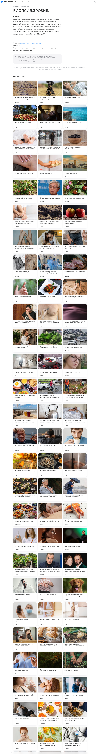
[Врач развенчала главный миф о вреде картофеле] (75, 713)
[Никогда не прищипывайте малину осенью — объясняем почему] (25, 191)
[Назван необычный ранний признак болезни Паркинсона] (25, 291)
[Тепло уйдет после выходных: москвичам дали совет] (75, 489)
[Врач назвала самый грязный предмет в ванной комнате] (75, 465)
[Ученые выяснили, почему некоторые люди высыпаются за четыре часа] (25, 589)
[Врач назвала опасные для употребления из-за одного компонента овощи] (50, 340)
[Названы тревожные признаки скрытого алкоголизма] (25, 639)
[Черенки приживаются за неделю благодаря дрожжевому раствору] (25, 564)
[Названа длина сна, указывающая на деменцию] (50, 117)
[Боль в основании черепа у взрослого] (50, 440)
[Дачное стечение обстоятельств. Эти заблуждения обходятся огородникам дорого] (75, 390)
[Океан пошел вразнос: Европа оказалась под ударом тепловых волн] (75, 117)
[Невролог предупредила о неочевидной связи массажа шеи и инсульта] (50, 514)
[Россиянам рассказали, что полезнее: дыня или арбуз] (50, 738)
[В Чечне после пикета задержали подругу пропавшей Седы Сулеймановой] (75, 365)
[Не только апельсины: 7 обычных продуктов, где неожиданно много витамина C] (50, 713)
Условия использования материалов (49, 752)
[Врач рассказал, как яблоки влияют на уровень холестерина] (25, 117)
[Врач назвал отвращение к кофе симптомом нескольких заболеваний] (75, 440)
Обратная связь (63, 752)
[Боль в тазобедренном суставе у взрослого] (75, 241)
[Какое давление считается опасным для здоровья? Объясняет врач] (75, 738)
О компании (7, 752)
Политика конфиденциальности (90, 752)
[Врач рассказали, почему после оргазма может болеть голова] (75, 291)
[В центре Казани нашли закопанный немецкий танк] (25, 266)
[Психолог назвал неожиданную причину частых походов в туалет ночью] (50, 614)
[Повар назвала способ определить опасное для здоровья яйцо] (50, 166)
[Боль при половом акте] (25, 713)
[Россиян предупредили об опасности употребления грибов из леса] (50, 465)
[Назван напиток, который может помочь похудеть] (25, 340)
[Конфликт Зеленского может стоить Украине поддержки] (75, 539)
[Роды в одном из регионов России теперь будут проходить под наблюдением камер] (50, 266)
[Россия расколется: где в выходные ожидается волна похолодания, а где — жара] (50, 92)
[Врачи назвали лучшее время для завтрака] (25, 390)
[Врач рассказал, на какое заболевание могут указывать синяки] (25, 241)
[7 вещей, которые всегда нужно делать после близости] (50, 241)
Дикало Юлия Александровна (30, 43)
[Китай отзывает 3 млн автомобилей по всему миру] (75, 340)
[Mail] (2, 2)
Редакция (38, 752)
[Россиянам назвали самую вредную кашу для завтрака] (50, 365)
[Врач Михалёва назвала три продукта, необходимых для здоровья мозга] (75, 514)
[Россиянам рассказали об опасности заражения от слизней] (25, 465)
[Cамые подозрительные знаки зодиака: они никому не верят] (25, 365)
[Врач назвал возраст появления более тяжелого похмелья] (25, 440)
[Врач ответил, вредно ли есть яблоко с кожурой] (75, 216)
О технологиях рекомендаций (75, 752)
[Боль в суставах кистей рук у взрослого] (50, 589)
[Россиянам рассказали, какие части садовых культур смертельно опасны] (75, 663)
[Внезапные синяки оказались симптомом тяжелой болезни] (25, 166)
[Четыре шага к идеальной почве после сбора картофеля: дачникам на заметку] (50, 216)
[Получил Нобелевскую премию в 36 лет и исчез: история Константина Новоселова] (25, 315)
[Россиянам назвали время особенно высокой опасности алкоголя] (25, 415)
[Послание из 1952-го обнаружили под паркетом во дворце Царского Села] (25, 92)
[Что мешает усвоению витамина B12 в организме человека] (25, 489)
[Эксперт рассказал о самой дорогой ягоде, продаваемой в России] (75, 191)
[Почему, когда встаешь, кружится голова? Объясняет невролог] (75, 315)
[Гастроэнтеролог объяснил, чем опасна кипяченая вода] (50, 415)
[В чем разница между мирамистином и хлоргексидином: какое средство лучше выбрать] (25, 614)
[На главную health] (8, 2)
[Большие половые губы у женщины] (75, 92)
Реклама (13, 752)
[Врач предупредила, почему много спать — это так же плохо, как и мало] (75, 415)
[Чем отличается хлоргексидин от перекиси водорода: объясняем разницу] (25, 539)
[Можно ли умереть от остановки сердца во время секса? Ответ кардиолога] (25, 142)
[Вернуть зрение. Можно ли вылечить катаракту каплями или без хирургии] (50, 688)
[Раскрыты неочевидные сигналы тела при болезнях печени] (25, 216)
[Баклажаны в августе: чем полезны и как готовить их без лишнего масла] (50, 291)
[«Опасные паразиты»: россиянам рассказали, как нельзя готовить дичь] (75, 266)
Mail (2, 752)
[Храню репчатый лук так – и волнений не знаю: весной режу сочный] (75, 639)
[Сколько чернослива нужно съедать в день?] (75, 142)
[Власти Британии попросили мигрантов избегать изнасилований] (75, 166)
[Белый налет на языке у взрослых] (25, 738)
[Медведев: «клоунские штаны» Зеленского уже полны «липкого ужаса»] (50, 564)
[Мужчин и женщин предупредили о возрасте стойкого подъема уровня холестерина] (75, 688)
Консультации (16, 6)
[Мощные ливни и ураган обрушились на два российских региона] (50, 390)
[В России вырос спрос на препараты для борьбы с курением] (25, 663)
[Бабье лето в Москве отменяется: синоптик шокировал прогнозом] (50, 142)
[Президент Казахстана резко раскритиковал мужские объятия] (50, 191)
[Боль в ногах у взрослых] (75, 614)
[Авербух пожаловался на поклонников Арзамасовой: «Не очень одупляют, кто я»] (75, 564)
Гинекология (25, 6)
